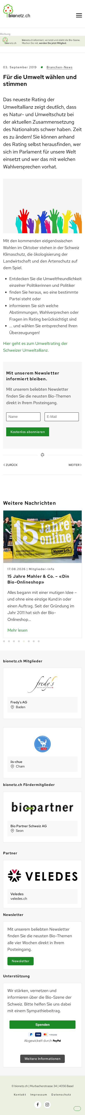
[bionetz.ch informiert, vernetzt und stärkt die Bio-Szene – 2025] (42, 40)
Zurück (12, 465)
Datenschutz (61, 1094)
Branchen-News (60, 67)
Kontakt (20, 1094)
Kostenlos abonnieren (28, 432)
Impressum (38, 1094)
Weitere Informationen (43, 1059)
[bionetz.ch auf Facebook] (37, 1104)
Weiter (73, 465)
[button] (81, 1112)
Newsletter (20, 961)
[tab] (4, 641)
